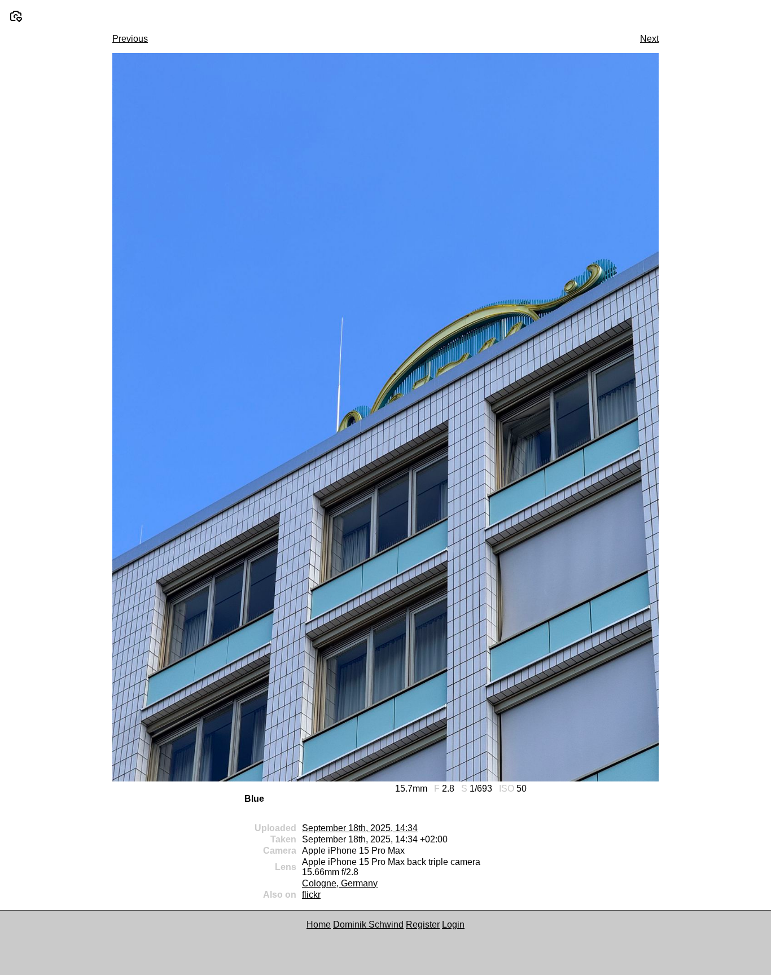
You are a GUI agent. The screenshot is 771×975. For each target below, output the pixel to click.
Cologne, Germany (340, 883)
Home (318, 924)
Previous (130, 38)
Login (453, 924)
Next (649, 38)
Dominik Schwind (368, 924)
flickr (311, 894)
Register (423, 924)
